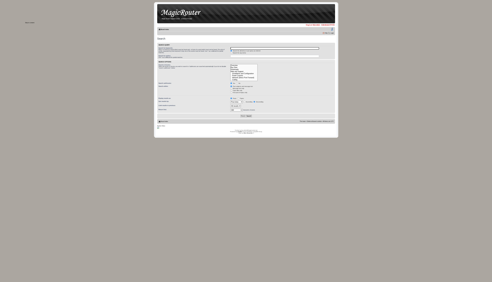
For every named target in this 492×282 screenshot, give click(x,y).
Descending (259, 102)
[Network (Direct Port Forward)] (244, 78)
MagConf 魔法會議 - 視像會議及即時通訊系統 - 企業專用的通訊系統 (328, 25)
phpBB (240, 131)
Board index (165, 29)
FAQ (326, 33)
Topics (241, 98)
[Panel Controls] (244, 76)
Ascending (249, 102)
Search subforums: (164, 83)
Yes (233, 83)
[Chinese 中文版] (186, 18)
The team (303, 121)
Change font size (332, 29)
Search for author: (164, 56)
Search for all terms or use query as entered (246, 51)
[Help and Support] (244, 71)
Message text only (238, 88)
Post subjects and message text (242, 86)
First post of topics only (239, 92)
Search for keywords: (165, 48)
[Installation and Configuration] (244, 74)
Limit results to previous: (167, 105)
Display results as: (164, 98)
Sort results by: (163, 101)
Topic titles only (237, 90)
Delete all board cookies (314, 121)
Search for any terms (239, 53)
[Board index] (182, 17)
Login (332, 33)
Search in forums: (164, 65)
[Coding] (244, 80)
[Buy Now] (244, 67)
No (239, 83)
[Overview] (244, 65)
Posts (234, 98)
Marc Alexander (248, 133)
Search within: (163, 86)
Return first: (162, 109)
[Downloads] (244, 69)
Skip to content (29, 22)
